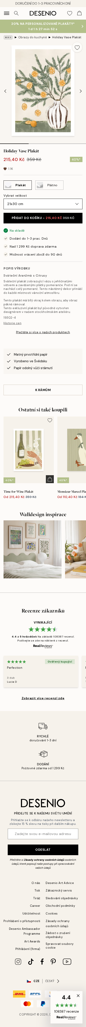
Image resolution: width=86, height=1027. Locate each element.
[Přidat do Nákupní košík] (50, 479)
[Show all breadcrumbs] (8, 37)
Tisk (37, 890)
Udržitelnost (31, 913)
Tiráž (36, 898)
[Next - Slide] (80, 91)
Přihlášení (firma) (27, 949)
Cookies (52, 913)
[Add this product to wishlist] (77, 47)
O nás (36, 883)
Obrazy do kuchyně (32, 37)
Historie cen (12, 323)
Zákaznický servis (59, 890)
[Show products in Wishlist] (70, 13)
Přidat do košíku (43, 218)
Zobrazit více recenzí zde (43, 698)
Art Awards (32, 941)
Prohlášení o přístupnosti (22, 921)
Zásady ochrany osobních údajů (44, 860)
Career (35, 906)
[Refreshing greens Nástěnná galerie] (33, 549)
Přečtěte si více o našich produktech (43, 332)
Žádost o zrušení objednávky (58, 935)
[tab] (14, 142)
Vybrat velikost (15, 196)
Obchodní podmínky (60, 906)
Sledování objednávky (62, 898)
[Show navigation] (6, 13)
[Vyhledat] (16, 13)
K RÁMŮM (43, 390)
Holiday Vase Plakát (67, 37)
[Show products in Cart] (79, 13)
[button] (66, 1007)
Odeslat (43, 850)
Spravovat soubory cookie (60, 945)
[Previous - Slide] (5, 91)
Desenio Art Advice (60, 883)
